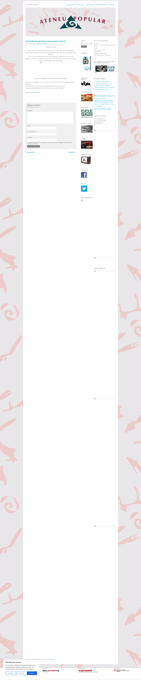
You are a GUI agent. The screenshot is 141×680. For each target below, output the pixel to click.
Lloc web (29, 137)
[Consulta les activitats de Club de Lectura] (87, 101)
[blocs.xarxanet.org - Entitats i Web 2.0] (52, 672)
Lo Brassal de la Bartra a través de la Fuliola (104, 104)
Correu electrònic (32, 131)
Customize (10, 673)
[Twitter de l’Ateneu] (84, 191)
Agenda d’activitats (101, 4)
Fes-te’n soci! (80, 4)
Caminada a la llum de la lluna (102, 81)
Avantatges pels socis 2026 (101, 89)
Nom (29, 125)
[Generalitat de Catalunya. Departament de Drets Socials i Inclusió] (121, 671)
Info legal (111, 4)
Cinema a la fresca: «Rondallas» (102, 85)
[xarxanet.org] (88, 672)
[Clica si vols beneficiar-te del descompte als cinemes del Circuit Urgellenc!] (87, 148)
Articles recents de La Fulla (105, 96)
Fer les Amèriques (98, 106)
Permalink (38, 92)
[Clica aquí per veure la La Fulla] (86, 85)
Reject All (21, 673)
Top (26, 661)
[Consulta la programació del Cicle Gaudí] (87, 117)
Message (30, 110)
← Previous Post (30, 152)
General (33, 92)
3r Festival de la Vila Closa (101, 83)
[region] (21, 668)
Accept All (31, 673)
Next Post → (72, 152)
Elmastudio (51, 659)
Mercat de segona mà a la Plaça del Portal (105, 87)
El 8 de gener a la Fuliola (99, 98)
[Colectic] (18, 677)
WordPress (37, 659)
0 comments (44, 43)
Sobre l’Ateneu (89, 4)
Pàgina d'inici (70, 4)
